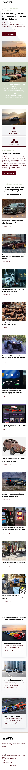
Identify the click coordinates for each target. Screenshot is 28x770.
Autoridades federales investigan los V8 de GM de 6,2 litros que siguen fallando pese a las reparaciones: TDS (13, 494)
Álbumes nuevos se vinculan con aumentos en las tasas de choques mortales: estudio (12, 392)
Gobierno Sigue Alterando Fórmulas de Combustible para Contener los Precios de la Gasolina (13, 529)
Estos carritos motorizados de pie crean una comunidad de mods (13, 563)
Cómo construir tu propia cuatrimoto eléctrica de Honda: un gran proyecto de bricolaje (13, 357)
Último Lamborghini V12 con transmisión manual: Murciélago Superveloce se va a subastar (13, 256)
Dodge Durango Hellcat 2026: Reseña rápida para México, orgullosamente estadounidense (13, 222)
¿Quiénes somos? (9, 173)
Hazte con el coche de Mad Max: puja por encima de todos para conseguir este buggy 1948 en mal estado (13, 460)
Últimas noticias (9, 34)
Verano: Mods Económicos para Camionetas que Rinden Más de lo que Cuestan (13, 597)
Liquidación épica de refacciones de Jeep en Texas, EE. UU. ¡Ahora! (14, 323)
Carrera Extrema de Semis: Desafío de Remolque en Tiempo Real (13, 290)
